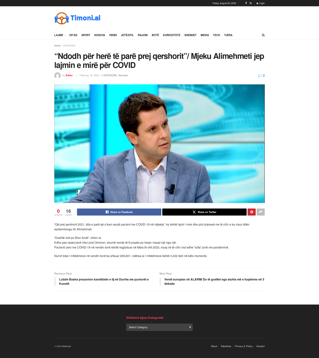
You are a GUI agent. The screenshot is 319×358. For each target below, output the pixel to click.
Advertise (226, 346)
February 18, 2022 (89, 75)
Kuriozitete (171, 35)
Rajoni (143, 35)
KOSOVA (99, 35)
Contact (260, 346)
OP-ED (73, 35)
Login (261, 3)
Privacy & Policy (244, 346)
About (214, 346)
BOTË (155, 35)
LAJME (58, 35)
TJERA (228, 35)
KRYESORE (69, 45)
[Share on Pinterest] (252, 212)
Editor (69, 75)
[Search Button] (263, 35)
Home (57, 45)
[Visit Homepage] (77, 18)
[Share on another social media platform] (261, 212)
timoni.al (66, 346)
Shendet (190, 35)
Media (205, 35)
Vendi (113, 35)
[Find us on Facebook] (246, 3)
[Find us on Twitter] (250, 3)
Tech (216, 35)
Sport (85, 35)
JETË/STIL (127, 35)
